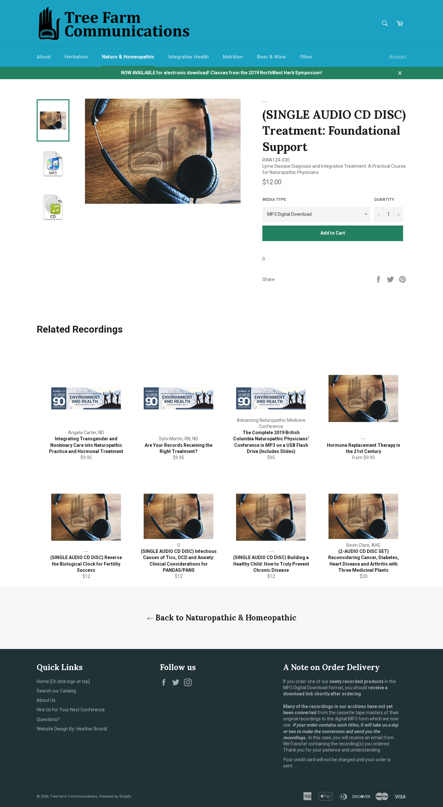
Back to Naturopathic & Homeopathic (224, 618)
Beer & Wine (271, 57)
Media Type (274, 199)
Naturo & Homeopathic (128, 57)
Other (306, 57)
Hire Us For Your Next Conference (71, 709)
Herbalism (76, 57)
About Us (46, 700)
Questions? (48, 719)
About (44, 57)
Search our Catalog (56, 690)
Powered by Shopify (115, 796)
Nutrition (233, 57)
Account (397, 56)
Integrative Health (188, 57)
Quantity (384, 199)
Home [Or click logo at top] (63, 681)
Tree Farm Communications (73, 796)
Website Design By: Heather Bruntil (72, 728)
